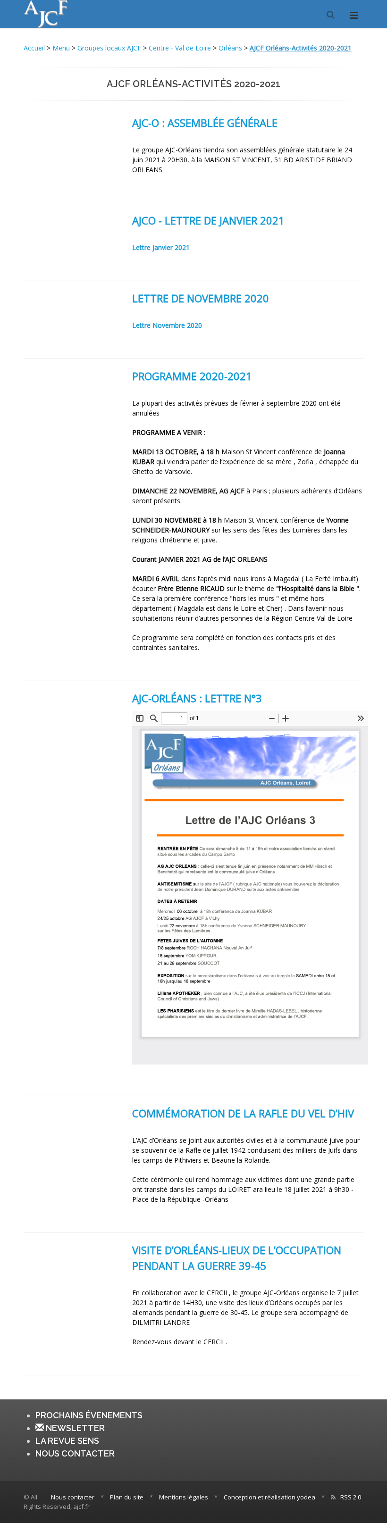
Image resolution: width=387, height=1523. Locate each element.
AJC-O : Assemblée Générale (205, 123)
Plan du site (126, 1497)
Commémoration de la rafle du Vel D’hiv (243, 1113)
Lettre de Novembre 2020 (200, 298)
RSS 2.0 (350, 1497)
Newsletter (74, 1428)
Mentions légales (183, 1497)
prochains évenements (89, 1415)
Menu (61, 47)
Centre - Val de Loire (180, 47)
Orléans (230, 47)
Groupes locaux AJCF (109, 47)
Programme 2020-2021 (192, 376)
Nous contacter (75, 1453)
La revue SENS (67, 1441)
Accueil (35, 47)
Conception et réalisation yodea (269, 1497)
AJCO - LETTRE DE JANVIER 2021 (208, 220)
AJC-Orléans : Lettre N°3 (197, 698)
